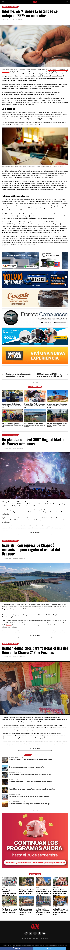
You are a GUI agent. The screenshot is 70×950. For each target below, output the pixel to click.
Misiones (34, 368)
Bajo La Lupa (36, 938)
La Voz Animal (44, 938)
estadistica (26, 368)
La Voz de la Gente (26, 938)
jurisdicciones (40, 112)
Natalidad (41, 368)
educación (19, 368)
